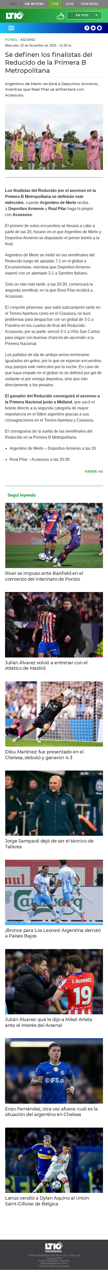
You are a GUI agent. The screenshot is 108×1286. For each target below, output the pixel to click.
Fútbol (11, 40)
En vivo (82, 15)
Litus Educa (89, 4)
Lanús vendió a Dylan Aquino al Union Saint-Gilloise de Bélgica (47, 1201)
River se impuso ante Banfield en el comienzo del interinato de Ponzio (44, 576)
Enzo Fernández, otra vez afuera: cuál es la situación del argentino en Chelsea (51, 1112)
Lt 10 (15, 15)
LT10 (55, 4)
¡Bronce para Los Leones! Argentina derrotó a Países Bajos (53, 933)
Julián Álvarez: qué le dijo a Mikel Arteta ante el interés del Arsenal (48, 1022)
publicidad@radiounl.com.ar (54, 1263)
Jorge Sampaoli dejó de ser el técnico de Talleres (49, 844)
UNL (13, 4)
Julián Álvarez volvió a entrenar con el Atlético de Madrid (46, 665)
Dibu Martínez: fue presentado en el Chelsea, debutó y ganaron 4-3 (44, 754)
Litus (69, 4)
